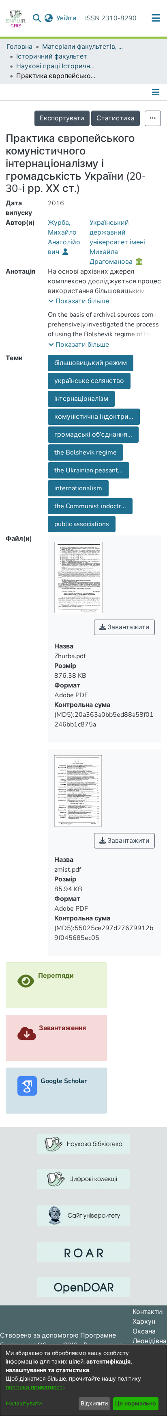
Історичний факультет (51, 56)
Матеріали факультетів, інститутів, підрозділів (82, 46)
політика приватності (35, 1387)
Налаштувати (24, 1403)
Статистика (115, 118)
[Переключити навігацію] (156, 92)
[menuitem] (49, 18)
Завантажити (128, 627)
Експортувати (62, 118)
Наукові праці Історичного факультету (56, 66)
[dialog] (83, 1380)
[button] (78, 301)
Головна (19, 46)
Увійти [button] (66, 18)
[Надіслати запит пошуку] (37, 18)
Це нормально (135, 1403)
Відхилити (94, 1403)
